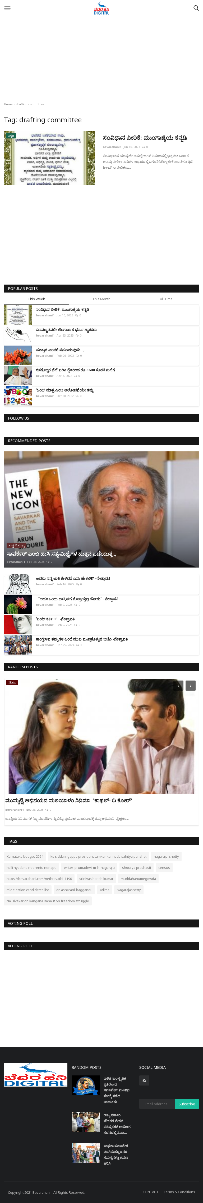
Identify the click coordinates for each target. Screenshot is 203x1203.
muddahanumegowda (138, 878)
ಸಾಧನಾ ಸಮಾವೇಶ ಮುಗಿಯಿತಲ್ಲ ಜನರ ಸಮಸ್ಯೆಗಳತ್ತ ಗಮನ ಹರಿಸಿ (116, 1154)
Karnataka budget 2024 (25, 856)
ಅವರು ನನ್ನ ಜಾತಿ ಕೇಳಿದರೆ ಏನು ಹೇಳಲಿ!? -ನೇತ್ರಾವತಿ (73, 578)
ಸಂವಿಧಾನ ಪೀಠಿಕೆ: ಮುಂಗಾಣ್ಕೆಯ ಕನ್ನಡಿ (145, 137)
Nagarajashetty (129, 889)
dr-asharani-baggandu (74, 889)
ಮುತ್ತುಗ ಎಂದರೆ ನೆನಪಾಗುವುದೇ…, (61, 349)
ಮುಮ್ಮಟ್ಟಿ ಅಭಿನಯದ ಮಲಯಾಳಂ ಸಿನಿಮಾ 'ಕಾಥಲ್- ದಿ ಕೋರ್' (69, 800)
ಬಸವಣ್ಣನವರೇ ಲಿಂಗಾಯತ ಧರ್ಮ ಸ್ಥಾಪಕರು (66, 329)
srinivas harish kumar (96, 878)
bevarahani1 (112, 147)
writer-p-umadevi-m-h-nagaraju (89, 867)
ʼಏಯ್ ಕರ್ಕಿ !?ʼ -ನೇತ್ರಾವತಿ (55, 618)
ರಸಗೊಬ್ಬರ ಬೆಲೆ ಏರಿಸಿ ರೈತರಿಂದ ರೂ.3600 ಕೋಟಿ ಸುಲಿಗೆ (75, 369)
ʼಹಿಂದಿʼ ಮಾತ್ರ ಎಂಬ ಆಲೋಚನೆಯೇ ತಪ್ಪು (65, 390)
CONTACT (151, 1191)
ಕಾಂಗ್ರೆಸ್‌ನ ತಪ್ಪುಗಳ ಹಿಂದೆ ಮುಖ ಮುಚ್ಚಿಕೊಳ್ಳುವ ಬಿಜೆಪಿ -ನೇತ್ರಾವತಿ (82, 639)
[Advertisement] (101, 40)
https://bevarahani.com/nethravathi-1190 (39, 878)
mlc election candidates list (28, 889)
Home (8, 104)
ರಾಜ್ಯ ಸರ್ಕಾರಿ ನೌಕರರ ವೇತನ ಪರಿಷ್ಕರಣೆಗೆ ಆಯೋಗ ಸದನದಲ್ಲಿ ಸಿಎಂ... (117, 1124)
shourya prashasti (136, 867)
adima (104, 889)
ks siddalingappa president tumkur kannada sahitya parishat (98, 856)
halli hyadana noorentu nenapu (32, 867)
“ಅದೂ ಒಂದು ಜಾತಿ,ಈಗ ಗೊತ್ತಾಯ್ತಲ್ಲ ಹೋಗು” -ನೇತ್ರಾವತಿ (77, 598)
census (164, 867)
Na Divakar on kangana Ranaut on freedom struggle (48, 901)
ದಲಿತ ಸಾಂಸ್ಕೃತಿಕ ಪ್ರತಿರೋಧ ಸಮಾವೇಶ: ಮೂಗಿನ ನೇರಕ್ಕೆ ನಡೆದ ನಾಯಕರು (117, 1090)
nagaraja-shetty (166, 856)
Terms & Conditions (179, 1191)
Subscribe (187, 1103)
